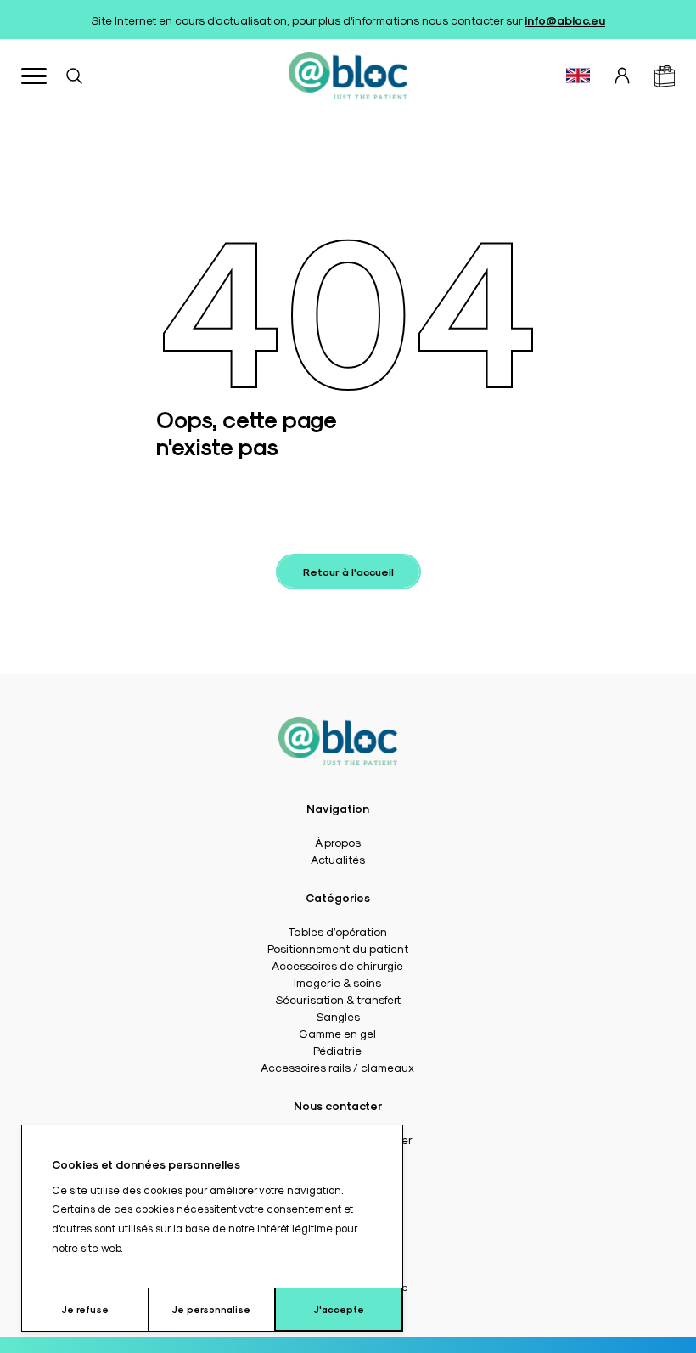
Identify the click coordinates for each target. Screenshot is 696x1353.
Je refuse (85, 1309)
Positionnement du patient (337, 948)
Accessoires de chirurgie (337, 965)
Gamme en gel (337, 1033)
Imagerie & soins (337, 982)
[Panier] (664, 76)
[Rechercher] (74, 75)
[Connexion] (622, 76)
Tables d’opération (337, 931)
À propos (338, 841)
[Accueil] (348, 75)
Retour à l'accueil (348, 572)
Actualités (338, 858)
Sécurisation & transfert (338, 999)
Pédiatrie (337, 1050)
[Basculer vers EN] (578, 75)
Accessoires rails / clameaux (337, 1067)
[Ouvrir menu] (34, 76)
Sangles (338, 1016)
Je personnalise (211, 1309)
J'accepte (339, 1309)
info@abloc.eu (565, 19)
